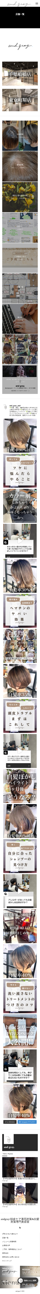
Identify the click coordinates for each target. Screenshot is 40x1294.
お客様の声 (6, 1245)
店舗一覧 (5, 1238)
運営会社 (5, 1253)
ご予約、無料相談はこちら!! (12, 1249)
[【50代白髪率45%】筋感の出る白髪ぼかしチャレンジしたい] (20, 1167)
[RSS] (20, 1228)
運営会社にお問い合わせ (10, 1257)
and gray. (9, 1147)
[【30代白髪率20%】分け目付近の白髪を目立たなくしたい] (20, 1193)
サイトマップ (7, 1261)
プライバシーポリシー (10, 1234)
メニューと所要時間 (9, 1241)
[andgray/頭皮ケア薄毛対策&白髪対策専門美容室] (19, 3)
